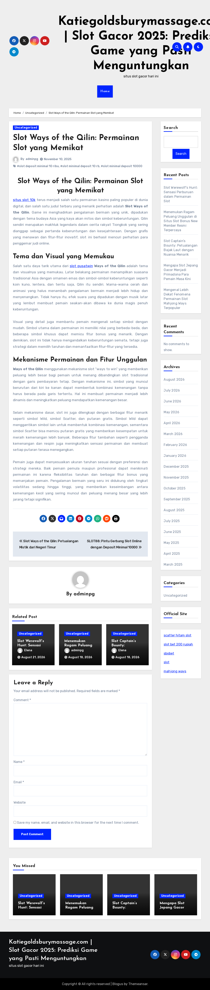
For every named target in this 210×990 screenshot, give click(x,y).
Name (19, 762)
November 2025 (176, 477)
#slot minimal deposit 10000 (121, 166)
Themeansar (137, 984)
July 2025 (172, 521)
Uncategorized (26, 127)
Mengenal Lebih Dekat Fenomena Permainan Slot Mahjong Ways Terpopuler (177, 299)
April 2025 (172, 554)
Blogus (117, 984)
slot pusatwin (81, 266)
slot (166, 662)
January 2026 (175, 456)
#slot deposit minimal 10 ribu (38, 166)
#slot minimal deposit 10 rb (79, 166)
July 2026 (172, 390)
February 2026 (175, 445)
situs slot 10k (24, 200)
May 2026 (171, 412)
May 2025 (171, 543)
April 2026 (172, 423)
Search (171, 128)
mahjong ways (175, 671)
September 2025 (177, 499)
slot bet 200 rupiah (178, 644)
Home (105, 91)
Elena (28, 650)
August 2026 (174, 379)
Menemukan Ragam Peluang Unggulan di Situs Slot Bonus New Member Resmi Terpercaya (181, 221)
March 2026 (173, 434)
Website (20, 802)
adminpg (32, 159)
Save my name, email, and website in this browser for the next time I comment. (78, 823)
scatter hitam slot (177, 635)
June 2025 (172, 532)
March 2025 (173, 564)
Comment (22, 700)
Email (19, 782)
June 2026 (172, 401)
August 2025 (174, 510)
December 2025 (176, 467)
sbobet (169, 653)
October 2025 (174, 488)
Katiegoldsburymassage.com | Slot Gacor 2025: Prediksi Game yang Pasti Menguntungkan (53, 950)
